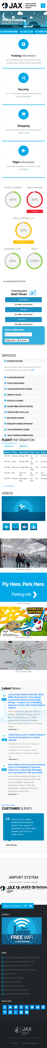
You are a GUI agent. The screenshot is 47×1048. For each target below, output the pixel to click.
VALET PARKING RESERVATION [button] (20, 435)
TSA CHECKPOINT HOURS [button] (18, 429)
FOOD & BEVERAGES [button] (15, 383)
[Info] (15, 992)
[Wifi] (4, 992)
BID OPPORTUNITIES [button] (15, 418)
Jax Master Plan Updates (16, 971)
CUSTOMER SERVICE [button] (15, 377)
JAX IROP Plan (11, 955)
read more (12, 716)
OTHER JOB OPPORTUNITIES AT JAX (19, 943)
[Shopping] (20, 992)
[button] (20, 688)
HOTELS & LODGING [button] (14, 400)
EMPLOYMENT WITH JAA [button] (18, 412)
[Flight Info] (9, 992)
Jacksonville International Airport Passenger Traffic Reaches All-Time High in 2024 (24, 724)
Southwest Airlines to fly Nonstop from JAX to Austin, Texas (26, 695)
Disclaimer (14, 1024)
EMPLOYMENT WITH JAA (15, 967)
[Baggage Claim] (42, 987)
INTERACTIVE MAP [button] (15, 361)
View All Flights (9, 486)
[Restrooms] (37, 987)
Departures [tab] (10, 446)
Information (23, 55)
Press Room (7, 786)
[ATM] (26, 992)
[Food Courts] (20, 987)
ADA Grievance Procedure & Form (20, 951)
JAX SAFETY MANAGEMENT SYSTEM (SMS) (22, 939)
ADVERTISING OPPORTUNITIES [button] (20, 406)
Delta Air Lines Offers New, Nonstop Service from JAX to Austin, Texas (25, 755)
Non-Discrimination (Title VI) (18, 947)
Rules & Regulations (14, 959)
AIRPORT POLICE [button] (14, 395)
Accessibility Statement (29, 1024)
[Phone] (26, 987)
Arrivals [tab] (24, 446)
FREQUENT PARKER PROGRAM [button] (19, 424)
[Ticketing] (15, 987)
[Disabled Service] (4, 987)
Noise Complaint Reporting (17, 975)
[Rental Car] (9, 987)
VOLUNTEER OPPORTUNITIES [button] (19, 389)
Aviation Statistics (13, 963)
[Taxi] (31, 987)
